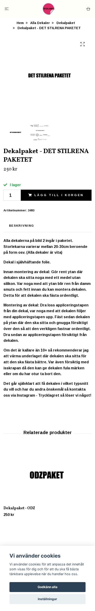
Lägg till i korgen (59, 195)
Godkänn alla (47, 587)
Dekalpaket (65, 23)
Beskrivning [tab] (21, 225)
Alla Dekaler (40, 23)
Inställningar (47, 599)
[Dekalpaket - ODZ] (47, 475)
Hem (20, 23)
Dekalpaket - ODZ (19, 508)
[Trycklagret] (48, 9)
